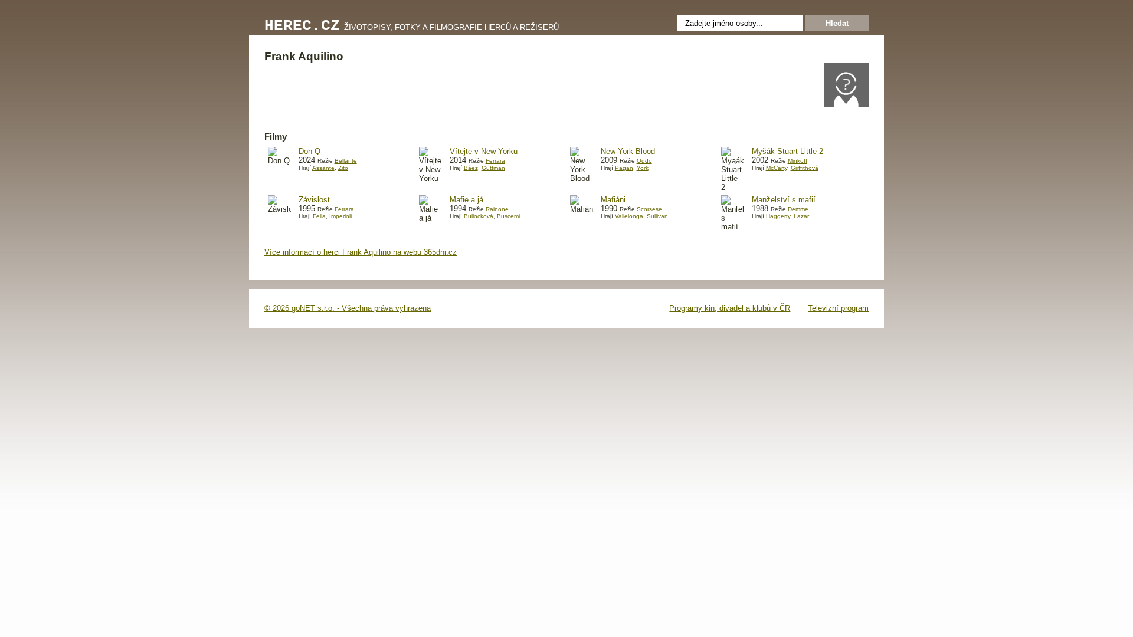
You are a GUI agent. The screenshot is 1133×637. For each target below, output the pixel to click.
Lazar (801, 216)
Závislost (314, 199)
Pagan (624, 168)
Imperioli (340, 216)
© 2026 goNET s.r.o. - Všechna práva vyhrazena (347, 308)
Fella (319, 216)
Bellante (346, 160)
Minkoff (797, 160)
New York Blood (628, 151)
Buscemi (508, 216)
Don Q (309, 151)
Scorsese (649, 209)
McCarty (776, 168)
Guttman (493, 168)
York (643, 168)
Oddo (644, 160)
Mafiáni (613, 199)
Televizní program (838, 308)
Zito (343, 168)
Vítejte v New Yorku (484, 151)
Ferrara (495, 160)
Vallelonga (629, 216)
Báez (471, 168)
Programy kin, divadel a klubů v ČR (729, 308)
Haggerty (778, 216)
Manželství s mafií (784, 199)
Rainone (497, 209)
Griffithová (804, 168)
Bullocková (478, 216)
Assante (323, 168)
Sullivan (657, 216)
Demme (798, 209)
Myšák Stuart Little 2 (787, 151)
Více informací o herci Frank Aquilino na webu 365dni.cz (360, 252)
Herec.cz (302, 26)
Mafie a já (466, 199)
